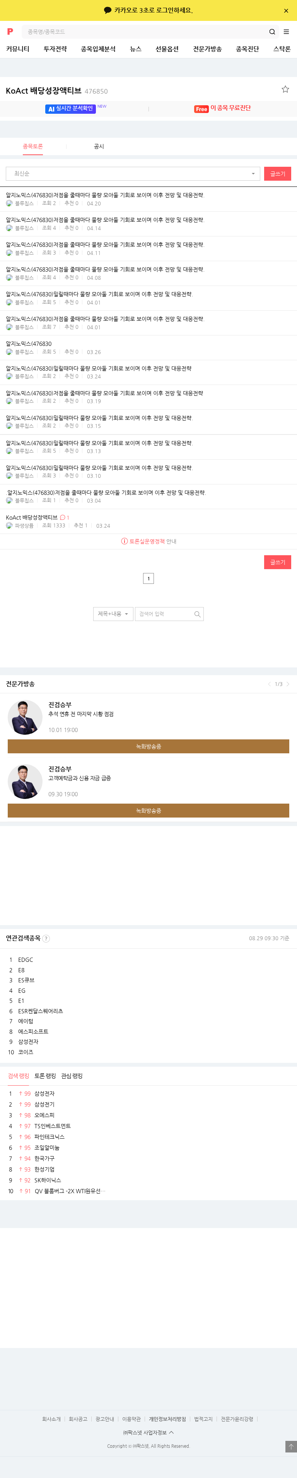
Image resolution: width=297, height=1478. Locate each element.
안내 (153, 541)
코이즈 (25, 1052)
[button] (135, 173)
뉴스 (136, 49)
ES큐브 (26, 980)
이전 (269, 684)
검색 (272, 32)
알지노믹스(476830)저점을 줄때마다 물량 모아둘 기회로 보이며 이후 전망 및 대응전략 (104, 393)
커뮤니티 (17, 49)
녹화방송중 (148, 746)
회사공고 (78, 1419)
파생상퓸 (24, 526)
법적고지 (203, 1419)
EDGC (25, 959)
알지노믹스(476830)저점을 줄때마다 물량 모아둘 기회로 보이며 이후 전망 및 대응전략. (105, 195)
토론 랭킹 (45, 1076)
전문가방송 (207, 49)
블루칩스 (24, 203)
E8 (21, 970)
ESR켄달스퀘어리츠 (40, 1011)
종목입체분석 (98, 49)
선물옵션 (167, 49)
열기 (291, 1446)
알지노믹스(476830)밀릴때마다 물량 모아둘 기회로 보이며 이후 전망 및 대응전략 (98, 368)
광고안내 (105, 1419)
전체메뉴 (290, 32)
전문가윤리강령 (237, 1419)
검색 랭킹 (18, 1076)
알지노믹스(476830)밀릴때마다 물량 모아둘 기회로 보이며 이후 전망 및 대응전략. (99, 294)
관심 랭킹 (71, 1076)
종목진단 (247, 49)
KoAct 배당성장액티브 (57, 90)
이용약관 (131, 1419)
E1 (21, 1000)
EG (22, 990)
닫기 (286, 10)
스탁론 (282, 49)
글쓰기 (277, 174)
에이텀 (25, 1021)
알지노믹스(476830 (28, 343)
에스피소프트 (33, 1031)
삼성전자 (28, 1041)
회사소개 (51, 1419)
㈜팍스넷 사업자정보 (145, 1432)
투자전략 (55, 49)
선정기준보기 (46, 939)
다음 (288, 684)
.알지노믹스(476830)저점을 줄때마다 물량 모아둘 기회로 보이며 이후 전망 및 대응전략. (106, 492)
